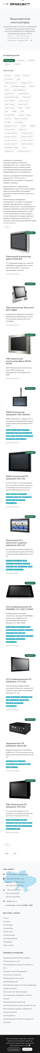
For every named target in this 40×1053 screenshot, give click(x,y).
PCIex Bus (19, 122)
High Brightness (19, 90)
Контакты (6, 921)
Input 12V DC (10, 93)
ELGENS (31, 60)
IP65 (20, 108)
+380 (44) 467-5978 (12, 897)
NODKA (17, 64)
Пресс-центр (8, 945)
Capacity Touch (11, 83)
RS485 (32, 126)
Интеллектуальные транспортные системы (19, 1005)
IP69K (14, 111)
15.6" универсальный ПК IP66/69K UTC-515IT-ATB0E (19, 608)
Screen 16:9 (9, 129)
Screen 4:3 (22, 129)
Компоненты (8, 932)
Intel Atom (27, 97)
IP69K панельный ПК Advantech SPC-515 (17, 477)
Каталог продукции (23, 36)
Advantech (9, 60)
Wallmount (9, 151)
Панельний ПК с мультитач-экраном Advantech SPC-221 (16, 542)
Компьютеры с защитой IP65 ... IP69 (20, 40)
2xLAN (17, 75)
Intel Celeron (10, 100)
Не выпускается (24, 151)
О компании (7, 925)
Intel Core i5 (10, 104)
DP (6, 86)
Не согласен (14, 1049)
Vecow (7, 64)
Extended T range (18, 86)
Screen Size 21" (27, 140)
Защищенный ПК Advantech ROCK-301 (16, 744)
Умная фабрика (9, 1016)
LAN (22, 111)
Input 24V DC (24, 93)
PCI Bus (8, 122)
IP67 (6, 111)
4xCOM (26, 75)
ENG (6, 853)
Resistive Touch (11, 126)
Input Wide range (12, 97)
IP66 (27, 108)
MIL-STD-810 (10, 115)
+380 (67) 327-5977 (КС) (15, 879)
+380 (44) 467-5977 (14, 890)
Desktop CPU (26, 83)
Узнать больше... (13, 274)
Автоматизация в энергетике (14, 1002)
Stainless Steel (27, 144)
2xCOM (8, 75)
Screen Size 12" (27, 133)
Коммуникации (9, 935)
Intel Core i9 (10, 108)
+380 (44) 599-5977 (12, 893)
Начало (10, 36)
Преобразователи (10, 938)
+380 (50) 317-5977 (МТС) (14, 882)
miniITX (8, 118)
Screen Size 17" (27, 137)
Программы (7, 942)
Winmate (21, 60)
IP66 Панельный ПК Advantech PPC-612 (16, 805)
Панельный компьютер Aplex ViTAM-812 (18, 257)
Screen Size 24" (11, 144)
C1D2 (18, 79)
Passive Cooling (21, 118)
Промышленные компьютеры (18, 38)
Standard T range (12, 147)
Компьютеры (8, 928)
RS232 (23, 126)
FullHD (31, 86)
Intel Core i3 (24, 100)
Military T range (25, 115)
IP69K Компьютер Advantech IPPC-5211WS (18, 413)
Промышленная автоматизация (15, 992)
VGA (24, 147)
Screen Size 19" (11, 140)
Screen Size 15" (11, 137)
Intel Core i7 (23, 104)
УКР (14, 853)
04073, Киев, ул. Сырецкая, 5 (17, 874)
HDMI (7, 90)
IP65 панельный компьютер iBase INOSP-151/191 (19, 361)
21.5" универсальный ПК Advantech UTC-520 (18, 680)
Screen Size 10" (11, 133)
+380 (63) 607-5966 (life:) (14, 886)
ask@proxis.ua (11, 901)
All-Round (9, 79)
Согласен (27, 1049)
